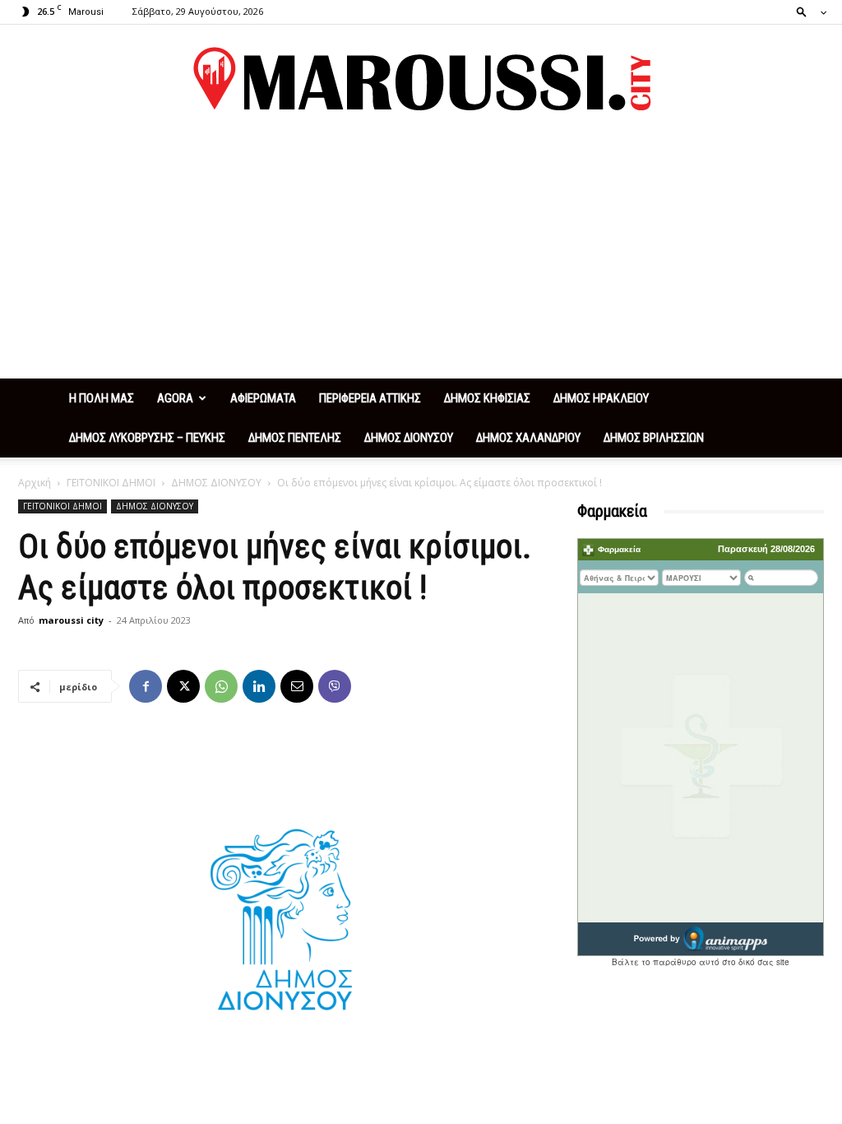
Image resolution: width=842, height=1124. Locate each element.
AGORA (175, 398)
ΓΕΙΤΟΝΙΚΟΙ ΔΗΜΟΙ (111, 483)
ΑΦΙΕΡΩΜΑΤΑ (263, 398)
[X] (183, 686)
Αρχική (34, 483)
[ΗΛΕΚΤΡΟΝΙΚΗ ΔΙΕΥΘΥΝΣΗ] (296, 686)
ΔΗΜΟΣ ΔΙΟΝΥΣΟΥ (408, 437)
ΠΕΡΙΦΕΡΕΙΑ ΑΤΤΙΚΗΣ (370, 398)
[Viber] (334, 686)
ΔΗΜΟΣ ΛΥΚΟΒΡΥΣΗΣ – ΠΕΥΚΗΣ (147, 437)
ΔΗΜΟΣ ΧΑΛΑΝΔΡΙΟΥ (528, 437)
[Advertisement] (421, 255)
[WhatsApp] (221, 686)
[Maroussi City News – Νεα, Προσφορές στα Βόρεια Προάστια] (421, 79)
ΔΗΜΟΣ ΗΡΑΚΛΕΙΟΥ (601, 398)
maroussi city (71, 620)
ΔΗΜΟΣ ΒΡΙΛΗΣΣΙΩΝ (654, 437)
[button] (806, 11)
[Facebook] (145, 686)
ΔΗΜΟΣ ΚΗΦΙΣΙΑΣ (487, 398)
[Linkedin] (259, 686)
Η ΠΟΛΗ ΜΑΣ (101, 398)
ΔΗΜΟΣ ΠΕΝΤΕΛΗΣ (294, 437)
